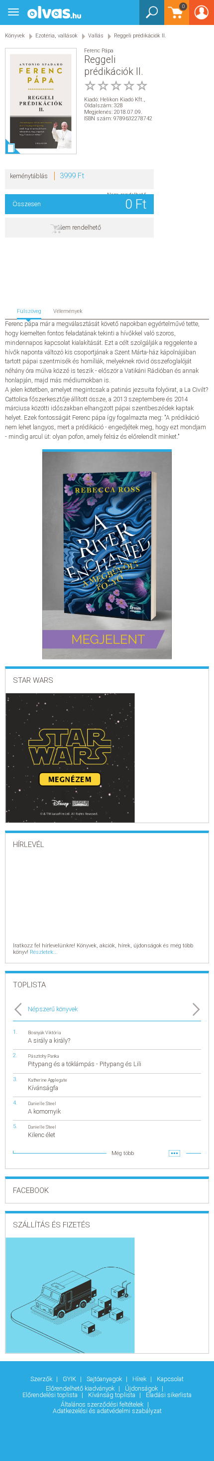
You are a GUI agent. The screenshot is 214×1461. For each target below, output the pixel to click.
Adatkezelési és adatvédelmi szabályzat (107, 1411)
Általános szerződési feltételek (103, 1404)
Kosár (174, 17)
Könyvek (15, 35)
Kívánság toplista (112, 1395)
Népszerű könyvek (53, 1009)
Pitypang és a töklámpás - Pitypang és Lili (84, 1064)
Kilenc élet (41, 1135)
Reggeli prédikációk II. (140, 35)
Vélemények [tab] (68, 311)
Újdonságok (142, 1388)
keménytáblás (29, 176)
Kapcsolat (170, 1379)
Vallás (96, 35)
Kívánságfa (43, 1088)
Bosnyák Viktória (44, 1032)
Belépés (201, 15)
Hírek (140, 1379)
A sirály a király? (49, 1040)
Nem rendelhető (79, 227)
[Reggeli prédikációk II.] (40, 101)
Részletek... (44, 952)
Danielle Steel (42, 1103)
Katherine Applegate (47, 1080)
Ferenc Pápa (98, 50)
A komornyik (44, 1111)
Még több (122, 1153)
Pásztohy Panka (43, 1056)
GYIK (70, 1379)
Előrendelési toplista (50, 1395)
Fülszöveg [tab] (29, 311)
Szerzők (42, 1379)
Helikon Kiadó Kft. (122, 99)
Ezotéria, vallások (56, 35)
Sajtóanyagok (105, 1379)
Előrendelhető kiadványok (81, 1388)
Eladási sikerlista (169, 1395)
